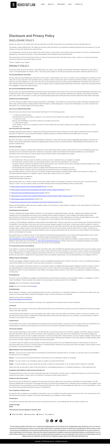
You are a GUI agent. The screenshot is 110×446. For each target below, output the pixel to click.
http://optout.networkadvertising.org (49, 241)
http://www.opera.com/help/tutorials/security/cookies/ (27, 193)
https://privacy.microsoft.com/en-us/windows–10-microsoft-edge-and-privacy (35, 202)
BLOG (70, 4)
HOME (43, 4)
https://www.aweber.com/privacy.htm (20, 299)
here (38, 283)
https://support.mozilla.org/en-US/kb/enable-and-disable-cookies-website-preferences (38, 190)
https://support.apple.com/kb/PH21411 (23, 199)
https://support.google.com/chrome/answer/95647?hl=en (28, 186)
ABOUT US (51, 4)
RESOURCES (61, 4)
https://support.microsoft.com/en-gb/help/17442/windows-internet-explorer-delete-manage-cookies (42, 196)
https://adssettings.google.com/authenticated (23, 239)
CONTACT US (79, 4)
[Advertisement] (55, 21)
